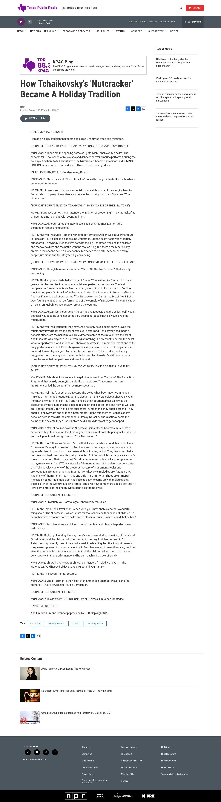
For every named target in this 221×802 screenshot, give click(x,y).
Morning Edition (56, 623)
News (20, 31)
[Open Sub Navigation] (26, 31)
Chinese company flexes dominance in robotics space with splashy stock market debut (176, 97)
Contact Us (87, 754)
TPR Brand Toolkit (90, 767)
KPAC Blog (63, 61)
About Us (86, 747)
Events (120, 31)
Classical (76, 623)
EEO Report (126, 754)
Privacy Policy (88, 774)
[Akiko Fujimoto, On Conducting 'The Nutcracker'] (30, 673)
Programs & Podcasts (76, 31)
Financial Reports (129, 747)
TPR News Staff (168, 754)
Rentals (124, 781)
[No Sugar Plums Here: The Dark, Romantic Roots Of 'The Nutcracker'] (30, 695)
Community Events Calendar (174, 774)
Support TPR (156, 31)
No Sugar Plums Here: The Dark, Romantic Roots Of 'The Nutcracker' (77, 690)
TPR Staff (165, 747)
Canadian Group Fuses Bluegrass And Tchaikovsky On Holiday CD (75, 712)
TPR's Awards (167, 767)
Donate (196, 7)
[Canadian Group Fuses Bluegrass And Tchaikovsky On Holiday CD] (30, 717)
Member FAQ (127, 774)
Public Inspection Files (131, 761)
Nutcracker (35, 623)
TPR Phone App (168, 761)
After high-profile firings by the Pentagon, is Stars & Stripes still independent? (173, 62)
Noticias (35, 31)
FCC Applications (129, 767)
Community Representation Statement (95, 781)
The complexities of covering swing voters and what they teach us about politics (174, 116)
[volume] (30, 21)
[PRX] (148, 796)
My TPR (174, 31)
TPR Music (50, 31)
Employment (88, 761)
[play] (21, 22)
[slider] (34, 21)
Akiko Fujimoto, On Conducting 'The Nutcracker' (65, 668)
